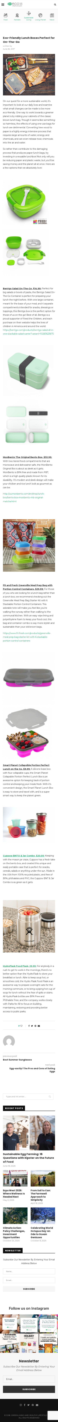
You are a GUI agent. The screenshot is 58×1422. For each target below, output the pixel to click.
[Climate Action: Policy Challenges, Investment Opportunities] (15, 1215)
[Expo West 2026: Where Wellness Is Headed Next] (15, 1178)
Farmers (17, 20)
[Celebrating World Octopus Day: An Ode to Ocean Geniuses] (43, 1215)
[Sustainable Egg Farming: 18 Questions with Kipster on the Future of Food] (29, 1132)
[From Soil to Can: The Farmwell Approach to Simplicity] (43, 1178)
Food (5, 20)
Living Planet (40, 20)
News (52, 20)
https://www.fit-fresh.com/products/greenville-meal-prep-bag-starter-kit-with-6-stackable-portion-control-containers (27, 637)
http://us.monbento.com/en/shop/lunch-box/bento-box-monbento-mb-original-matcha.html (23, 497)
